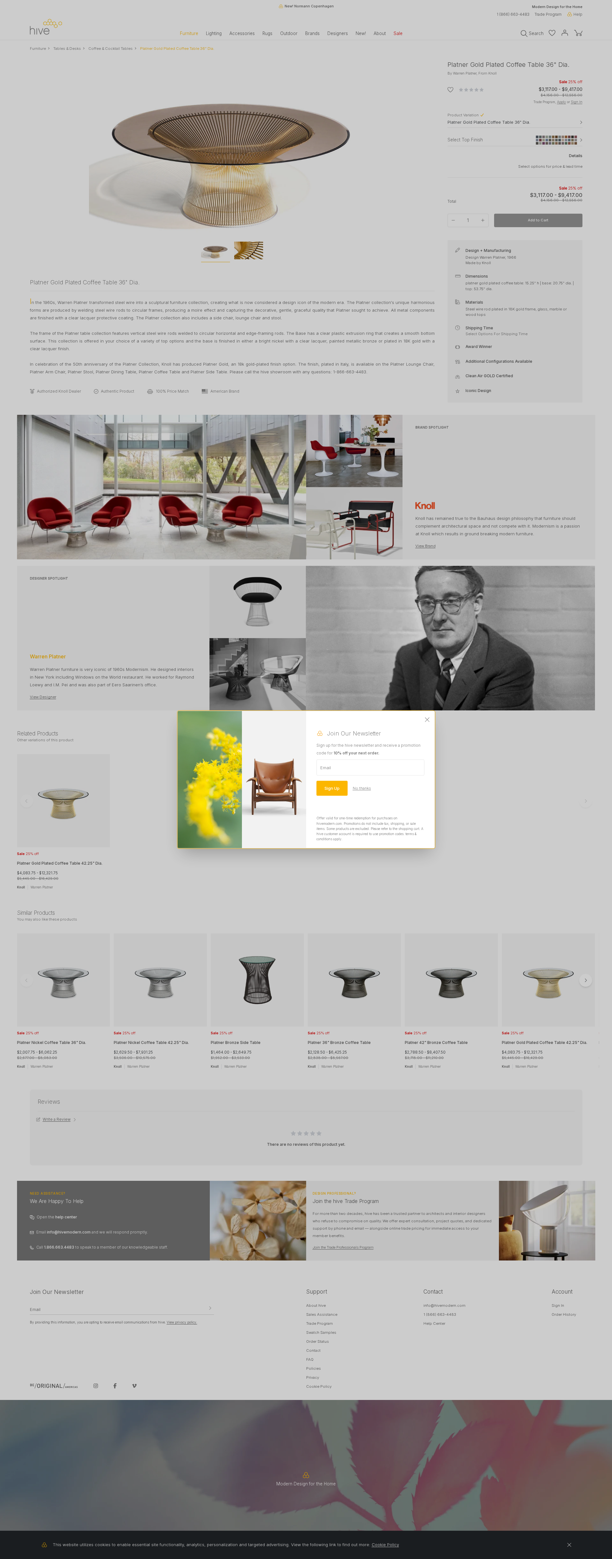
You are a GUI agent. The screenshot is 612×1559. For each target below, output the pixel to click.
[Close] (427, 720)
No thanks (362, 788)
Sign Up (332, 788)
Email (325, 767)
